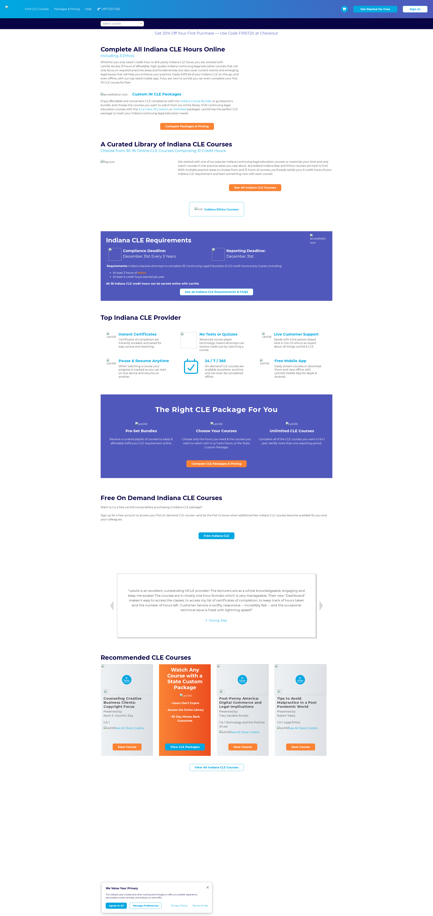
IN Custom (160, 109)
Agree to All (116, 905)
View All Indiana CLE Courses (216, 767)
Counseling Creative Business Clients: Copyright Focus (123, 702)
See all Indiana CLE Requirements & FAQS (216, 292)
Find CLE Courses (37, 9)
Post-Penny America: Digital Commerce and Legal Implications (240, 702)
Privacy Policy (179, 905)
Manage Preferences (145, 905)
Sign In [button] (415, 9)
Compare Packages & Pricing (187, 126)
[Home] (11, 9)
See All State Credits (129, 728)
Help (88, 9)
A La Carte (145, 109)
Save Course (127, 747)
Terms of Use (200, 905)
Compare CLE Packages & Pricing (216, 463)
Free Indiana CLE (216, 535)
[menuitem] (108, 9)
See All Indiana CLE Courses (255, 187)
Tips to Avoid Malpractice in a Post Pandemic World (297, 702)
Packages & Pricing (67, 9)
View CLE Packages (185, 747)
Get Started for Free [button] (375, 9)
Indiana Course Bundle (195, 101)
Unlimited (179, 109)
